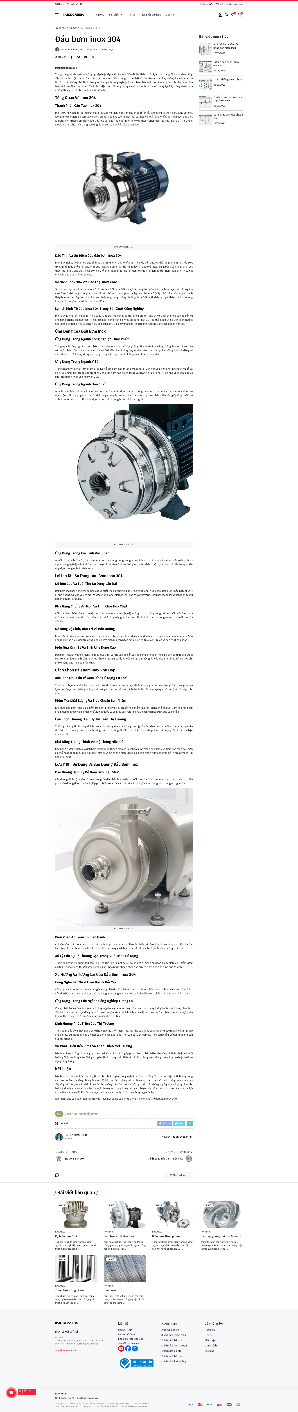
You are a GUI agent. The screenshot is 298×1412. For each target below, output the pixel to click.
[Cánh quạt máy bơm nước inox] (222, 1214)
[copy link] (93, 57)
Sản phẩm (114, 14)
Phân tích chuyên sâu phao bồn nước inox (226, 46)
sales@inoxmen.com (233, 4)
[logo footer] (80, 1323)
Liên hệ (170, 14)
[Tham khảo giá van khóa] (205, 84)
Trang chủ (98, 14)
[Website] (177, 1137)
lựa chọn (84, 1076)
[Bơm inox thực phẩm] (173, 1214)
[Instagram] (187, 1137)
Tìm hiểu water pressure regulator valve (228, 98)
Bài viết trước (67, 1152)
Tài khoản (59, 4)
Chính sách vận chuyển (174, 1345)
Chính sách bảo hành (172, 1356)
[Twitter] (181, 1137)
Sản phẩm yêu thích (75, 4)
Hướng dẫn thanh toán (173, 1335)
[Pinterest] (184, 1137)
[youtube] (191, 1137)
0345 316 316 (213, 4)
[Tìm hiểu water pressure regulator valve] (205, 101)
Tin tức (62, 1205)
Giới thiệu (210, 1340)
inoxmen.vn (108, 1098)
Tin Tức (131, 14)
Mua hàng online (170, 1329)
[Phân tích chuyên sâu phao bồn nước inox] (205, 49)
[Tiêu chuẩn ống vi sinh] (76, 1268)
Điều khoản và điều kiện (88, 1398)
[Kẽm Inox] (125, 1268)
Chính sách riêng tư (64, 1398)
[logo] (74, 15)
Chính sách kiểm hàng (173, 1361)
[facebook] (174, 1137)
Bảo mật (209, 1350)
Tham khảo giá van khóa (227, 79)
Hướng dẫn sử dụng (150, 14)
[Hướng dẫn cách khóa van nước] (205, 66)
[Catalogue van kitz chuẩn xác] (205, 119)
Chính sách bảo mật (172, 1340)
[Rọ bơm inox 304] (76, 1214)
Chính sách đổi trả (171, 1350)
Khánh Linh (76, 49)
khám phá (187, 86)
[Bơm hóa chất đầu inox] (125, 1214)
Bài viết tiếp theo (178, 1152)
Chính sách (211, 1345)
